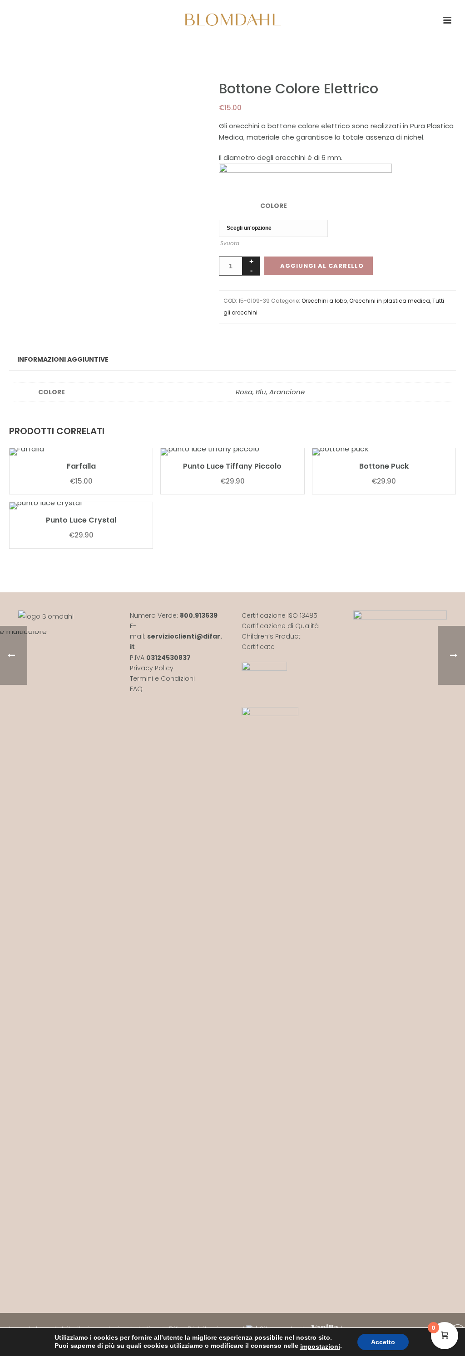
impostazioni (320, 1346)
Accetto (383, 1342)
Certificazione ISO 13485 (279, 615)
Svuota (229, 243)
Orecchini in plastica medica (389, 301)
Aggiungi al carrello (322, 266)
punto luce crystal (81, 520)
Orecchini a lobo (324, 301)
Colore (273, 205)
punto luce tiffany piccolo (232, 466)
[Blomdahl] (232, 20)
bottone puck (384, 466)
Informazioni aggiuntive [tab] (63, 359)
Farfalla (81, 466)
